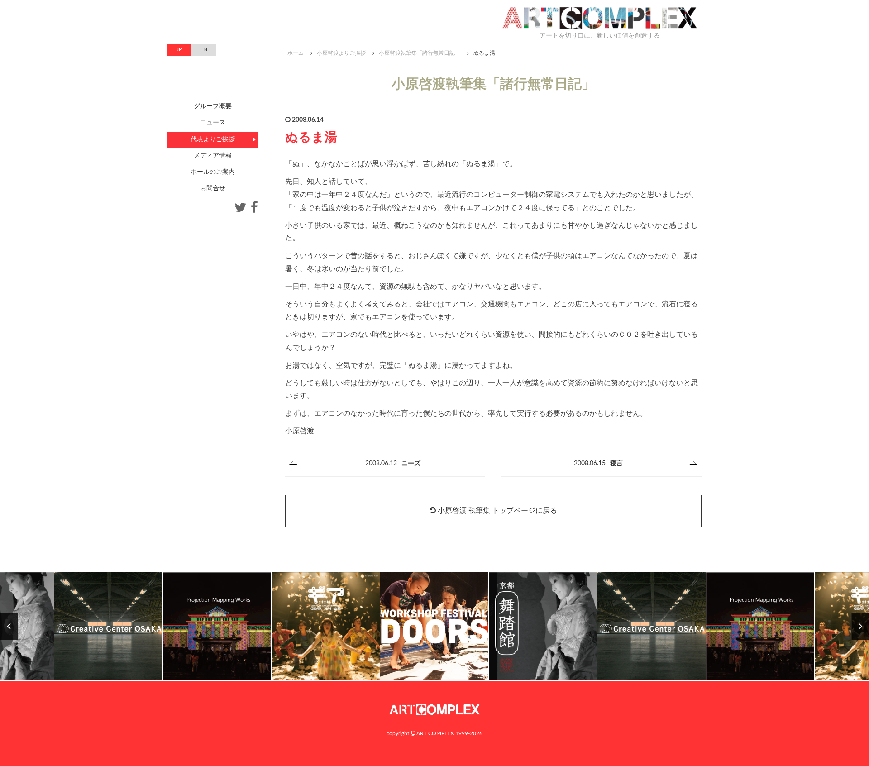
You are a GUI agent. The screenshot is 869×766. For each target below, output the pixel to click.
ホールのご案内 (213, 172)
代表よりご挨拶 (213, 139)
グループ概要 (213, 106)
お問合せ (212, 188)
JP (179, 49)
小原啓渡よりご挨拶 (341, 53)
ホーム (295, 53)
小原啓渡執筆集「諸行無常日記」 (419, 53)
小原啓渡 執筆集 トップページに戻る (496, 510)
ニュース (212, 123)
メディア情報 (213, 156)
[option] (326, 626)
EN (203, 49)
